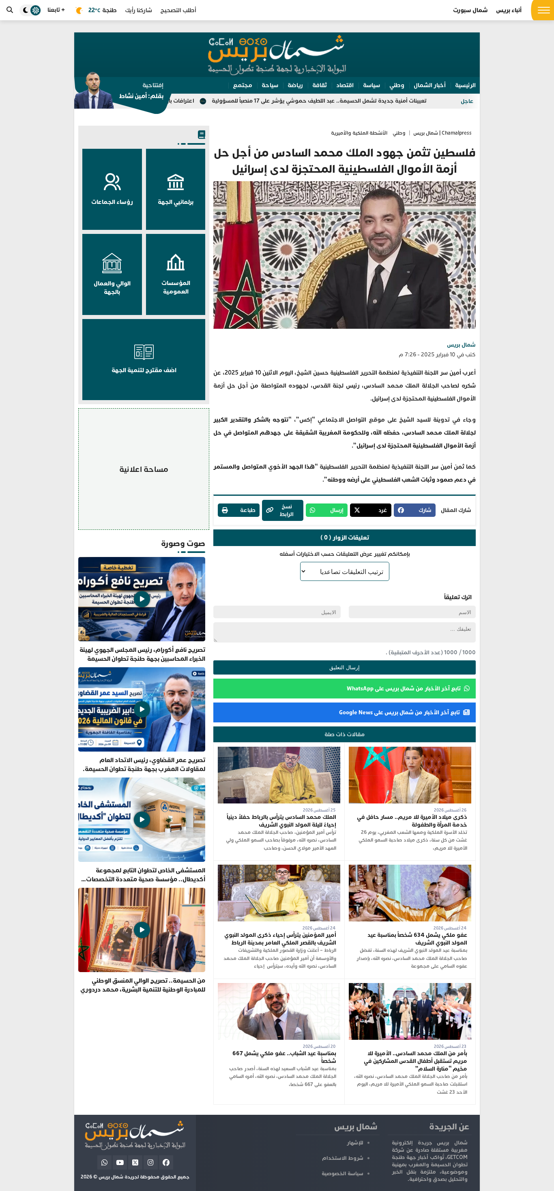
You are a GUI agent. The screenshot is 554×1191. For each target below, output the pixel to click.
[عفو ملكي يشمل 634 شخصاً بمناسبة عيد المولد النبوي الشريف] (410, 868)
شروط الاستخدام (342, 1158)
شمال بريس (461, 345)
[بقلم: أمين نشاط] (118, 93)
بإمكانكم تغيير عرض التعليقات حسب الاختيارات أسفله (344, 554)
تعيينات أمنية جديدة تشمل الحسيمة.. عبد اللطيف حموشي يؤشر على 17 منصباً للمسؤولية (374, 101)
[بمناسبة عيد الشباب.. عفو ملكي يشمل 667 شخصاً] (279, 987)
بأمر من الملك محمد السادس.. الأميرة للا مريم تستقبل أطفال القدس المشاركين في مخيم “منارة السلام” (415, 1061)
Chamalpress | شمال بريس (442, 133)
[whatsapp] (104, 1162)
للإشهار (355, 1142)
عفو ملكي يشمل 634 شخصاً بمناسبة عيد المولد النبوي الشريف (417, 939)
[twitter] (135, 1162)
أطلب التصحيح (178, 10)
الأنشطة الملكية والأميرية (359, 133)
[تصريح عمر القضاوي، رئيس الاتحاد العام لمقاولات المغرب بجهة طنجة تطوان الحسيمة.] (141, 720)
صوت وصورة (183, 543)
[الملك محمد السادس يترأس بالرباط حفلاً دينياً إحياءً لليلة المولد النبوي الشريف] (279, 750)
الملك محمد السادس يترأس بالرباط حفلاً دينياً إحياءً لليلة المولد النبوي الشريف (281, 821)
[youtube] (120, 1162)
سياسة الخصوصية (342, 1173)
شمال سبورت (470, 10)
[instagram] (151, 1162)
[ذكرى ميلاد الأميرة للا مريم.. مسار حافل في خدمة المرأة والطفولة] (410, 750)
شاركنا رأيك (138, 10)
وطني (399, 133)
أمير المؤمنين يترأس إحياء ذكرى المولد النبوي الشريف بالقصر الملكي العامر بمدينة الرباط (280, 939)
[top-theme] (30, 10)
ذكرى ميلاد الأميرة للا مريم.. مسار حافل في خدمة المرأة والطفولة (412, 821)
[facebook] (166, 1162)
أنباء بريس (509, 10)
